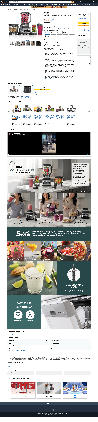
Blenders (26, 9)
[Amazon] (4, 1)
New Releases (30, 4)
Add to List (79, 57)
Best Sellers (24, 4)
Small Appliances (22, 9)
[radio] (12, 43)
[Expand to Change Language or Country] (52, 410)
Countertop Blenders (32, 9)
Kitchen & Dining (15, 9)
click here (35, 346)
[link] (27, 89)
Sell (59, 4)
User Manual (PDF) (10, 334)
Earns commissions (17, 133)
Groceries (35, 4)
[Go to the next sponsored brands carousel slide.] (89, 390)
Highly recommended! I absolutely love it (18, 134)
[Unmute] (89, 154)
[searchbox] (41, 2)
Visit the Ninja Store (47, 14)
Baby (93, 4)
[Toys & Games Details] (85, 4)
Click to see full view (25, 40)
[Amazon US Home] (38, 410)
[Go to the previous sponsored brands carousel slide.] (8, 390)
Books (52, 4)
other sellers (57, 28)
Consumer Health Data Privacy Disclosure (50, 413)
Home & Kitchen (9, 9)
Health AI (6, 4)
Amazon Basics (18, 4)
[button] (2, 4)
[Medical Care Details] (14, 4)
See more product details (49, 78)
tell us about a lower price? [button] (20, 350)
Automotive (89, 4)
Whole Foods (41, 4)
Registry (67, 4)
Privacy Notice (40, 413)
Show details (38, 94)
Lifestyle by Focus (86, 27)
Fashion (63, 4)
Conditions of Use (35, 413)
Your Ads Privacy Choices (61, 413)
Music (71, 4)
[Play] (8, 154)
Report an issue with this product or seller (53, 80)
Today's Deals (46, 4)
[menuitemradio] (87, 154)
